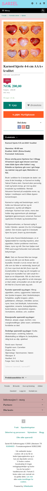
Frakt (16, 427)
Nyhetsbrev (32, 432)
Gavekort (13, 391)
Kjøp (14, 105)
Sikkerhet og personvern (15, 432)
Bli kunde (16, 386)
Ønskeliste (35, 105)
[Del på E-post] (28, 127)
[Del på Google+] (23, 127)
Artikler (40, 386)
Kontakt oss (33, 391)
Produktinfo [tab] (10, 137)
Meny (7, 11)
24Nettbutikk (28, 486)
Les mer (30, 477)
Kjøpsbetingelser (28, 427)
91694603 (10, 446)
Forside (4, 15)
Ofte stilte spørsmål (24, 437)
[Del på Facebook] (19, 127)
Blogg (41, 432)
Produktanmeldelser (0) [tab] (14, 377)
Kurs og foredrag (29, 386)
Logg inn (22, 391)
